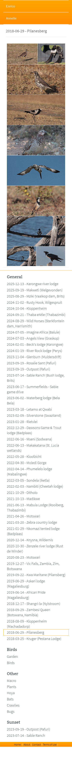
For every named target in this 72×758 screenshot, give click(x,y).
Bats (10, 699)
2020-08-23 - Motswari (23, 557)
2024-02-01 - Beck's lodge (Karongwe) (35, 344)
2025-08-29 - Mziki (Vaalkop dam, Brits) (36, 296)
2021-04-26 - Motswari (23, 516)
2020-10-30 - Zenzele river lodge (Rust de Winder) (35, 548)
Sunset (13, 722)
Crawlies (13, 705)
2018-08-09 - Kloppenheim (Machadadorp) (27, 624)
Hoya (11, 692)
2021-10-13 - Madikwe (23, 498)
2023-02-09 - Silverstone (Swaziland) (34, 415)
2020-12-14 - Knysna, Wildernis (30, 540)
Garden (12, 656)
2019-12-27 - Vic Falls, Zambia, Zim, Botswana (33, 566)
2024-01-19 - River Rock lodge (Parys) (34, 350)
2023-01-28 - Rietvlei (22, 421)
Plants (11, 686)
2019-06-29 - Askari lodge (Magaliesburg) (26, 583)
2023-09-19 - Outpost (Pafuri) (28, 369)
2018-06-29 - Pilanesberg (25, 632)
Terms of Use (50, 744)
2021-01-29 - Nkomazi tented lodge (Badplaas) (33, 531)
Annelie (11, 18)
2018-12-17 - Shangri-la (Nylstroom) (33, 603)
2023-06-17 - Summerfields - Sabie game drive (32, 389)
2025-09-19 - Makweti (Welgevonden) (34, 290)
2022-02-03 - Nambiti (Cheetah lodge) (35, 486)
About (27, 744)
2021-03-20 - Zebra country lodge (32, 522)
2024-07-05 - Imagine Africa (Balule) (33, 332)
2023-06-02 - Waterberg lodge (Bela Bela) (33, 400)
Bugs (10, 711)
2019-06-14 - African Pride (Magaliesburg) (26, 595)
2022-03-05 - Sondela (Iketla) (28, 480)
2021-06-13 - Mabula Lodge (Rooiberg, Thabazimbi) (35, 507)
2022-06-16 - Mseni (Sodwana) (29, 439)
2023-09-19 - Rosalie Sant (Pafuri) (31, 363)
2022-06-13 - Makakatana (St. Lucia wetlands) (33, 448)
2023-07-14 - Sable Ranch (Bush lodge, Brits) (35, 378)
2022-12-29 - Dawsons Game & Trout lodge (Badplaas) (34, 430)
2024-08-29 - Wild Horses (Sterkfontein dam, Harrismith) (35, 323)
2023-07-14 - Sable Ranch (26, 735)
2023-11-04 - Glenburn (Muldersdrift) (34, 356)
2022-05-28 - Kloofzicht (24, 456)
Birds (12, 649)
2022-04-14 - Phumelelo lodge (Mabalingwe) (29, 471)
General (14, 277)
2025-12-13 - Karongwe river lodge (32, 283)
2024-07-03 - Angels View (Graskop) (33, 338)
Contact (36, 744)
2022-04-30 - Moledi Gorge (26, 462)
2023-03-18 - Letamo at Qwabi (29, 409)
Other (12, 673)
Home (17, 744)
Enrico (10, 6)
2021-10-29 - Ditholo (22, 492)
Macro (11, 680)
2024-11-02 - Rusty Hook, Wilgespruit (34, 302)
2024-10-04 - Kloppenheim (27, 308)
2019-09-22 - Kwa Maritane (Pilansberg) (36, 574)
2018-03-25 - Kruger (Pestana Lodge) (34, 638)
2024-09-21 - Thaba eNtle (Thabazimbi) (36, 314)
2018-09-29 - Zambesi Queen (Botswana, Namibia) (28, 612)
